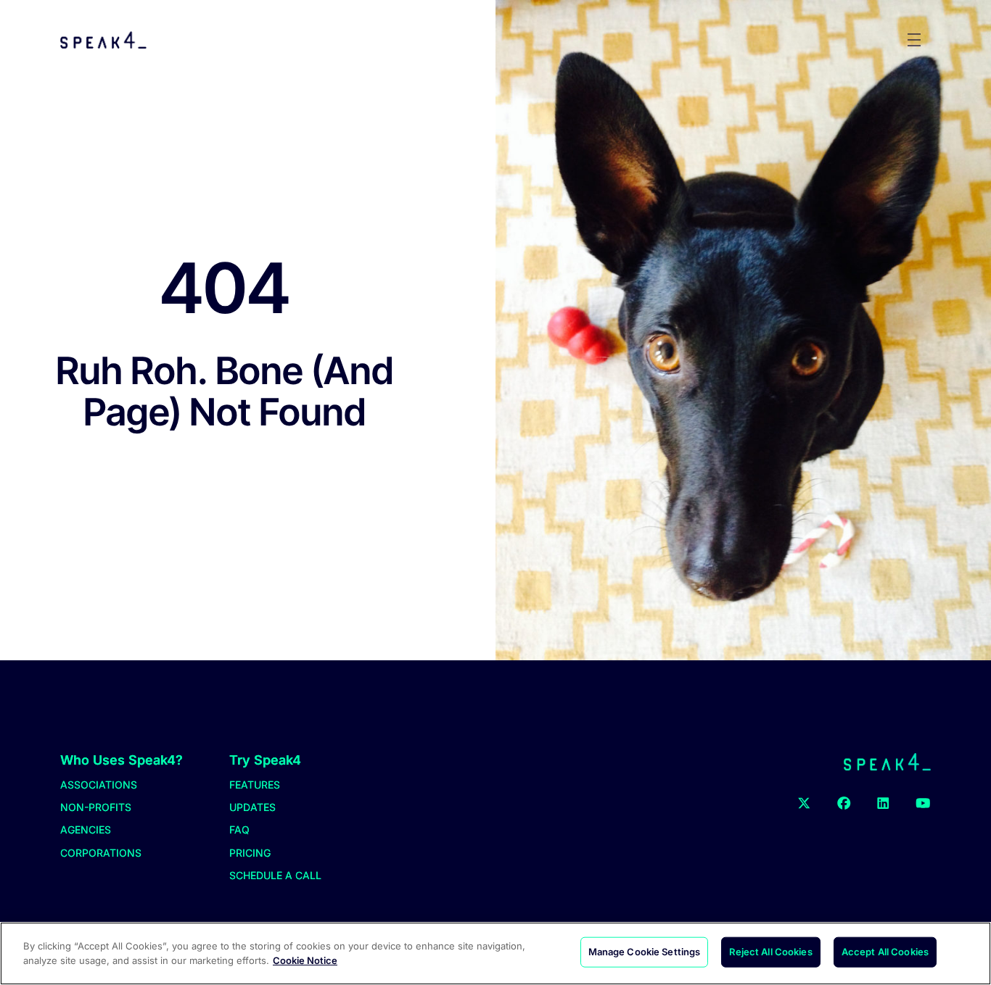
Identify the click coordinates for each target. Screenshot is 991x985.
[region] (495, 953)
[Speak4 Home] (103, 40)
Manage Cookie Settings (644, 951)
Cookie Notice (305, 959)
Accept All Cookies (885, 951)
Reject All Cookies (770, 951)
